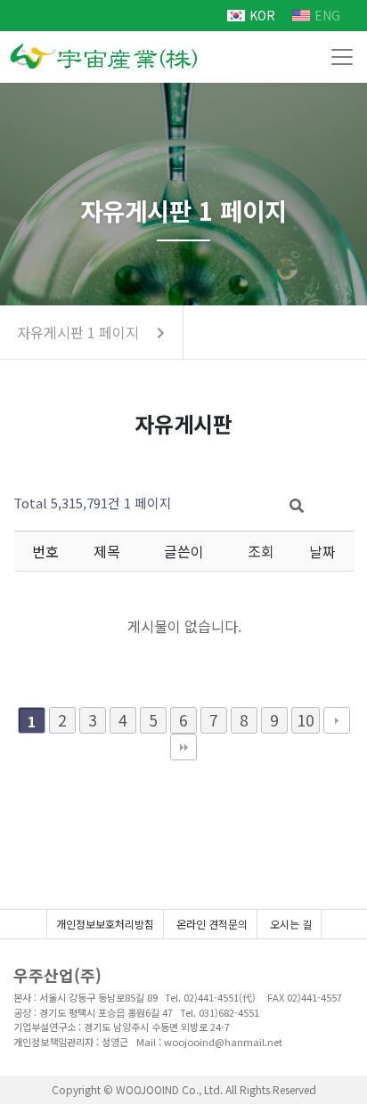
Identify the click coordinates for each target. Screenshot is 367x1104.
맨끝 (183, 747)
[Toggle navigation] (342, 57)
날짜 (322, 551)
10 (305, 720)
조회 (261, 551)
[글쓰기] (335, 502)
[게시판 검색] (296, 505)
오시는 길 (291, 923)
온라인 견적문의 (212, 923)
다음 (336, 720)
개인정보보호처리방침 (105, 923)
